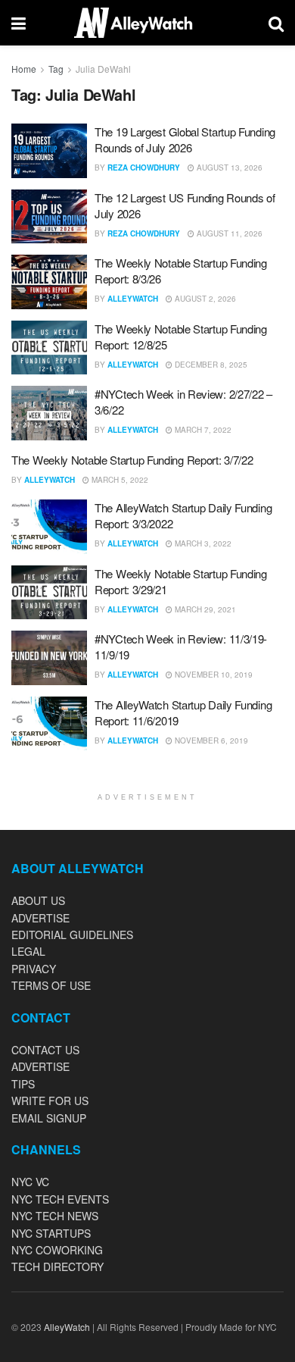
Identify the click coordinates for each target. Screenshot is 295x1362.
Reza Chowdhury (143, 167)
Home (23, 68)
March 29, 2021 (204, 609)
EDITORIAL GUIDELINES (72, 934)
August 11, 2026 (228, 233)
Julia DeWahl (103, 68)
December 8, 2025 (209, 364)
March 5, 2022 (118, 479)
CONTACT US (45, 1049)
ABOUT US (38, 900)
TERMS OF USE (51, 985)
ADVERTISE (40, 917)
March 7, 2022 (201, 429)
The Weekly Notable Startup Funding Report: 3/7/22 (132, 460)
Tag (56, 68)
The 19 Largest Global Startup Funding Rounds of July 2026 (185, 139)
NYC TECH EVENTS (60, 1199)
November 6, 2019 (210, 740)
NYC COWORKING (57, 1249)
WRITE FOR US (49, 1100)
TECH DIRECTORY (57, 1266)
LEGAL (28, 951)
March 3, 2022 (201, 543)
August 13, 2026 (228, 167)
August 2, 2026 (204, 298)
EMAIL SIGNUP (48, 1118)
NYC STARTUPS (51, 1233)
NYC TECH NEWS (54, 1215)
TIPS (23, 1083)
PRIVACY (33, 968)
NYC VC (30, 1181)
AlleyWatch (132, 298)
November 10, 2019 (212, 674)
